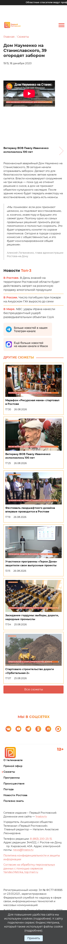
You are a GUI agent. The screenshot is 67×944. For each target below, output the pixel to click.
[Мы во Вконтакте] (8, 729)
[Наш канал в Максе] (58, 729)
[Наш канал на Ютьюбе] (18, 729)
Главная (9, 36)
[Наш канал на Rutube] (48, 729)
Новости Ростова (15, 795)
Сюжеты (23, 36)
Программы (11, 777)
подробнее (42, 918)
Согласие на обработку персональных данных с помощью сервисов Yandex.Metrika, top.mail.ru (29, 868)
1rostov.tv (41, 816)
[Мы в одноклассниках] (38, 729)
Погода (8, 789)
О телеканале (13, 760)
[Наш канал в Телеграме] (28, 729)
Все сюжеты (33, 689)
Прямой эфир (12, 766)
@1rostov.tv (23, 850)
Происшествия (13, 783)
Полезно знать (13, 801)
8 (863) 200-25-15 (41, 839)
